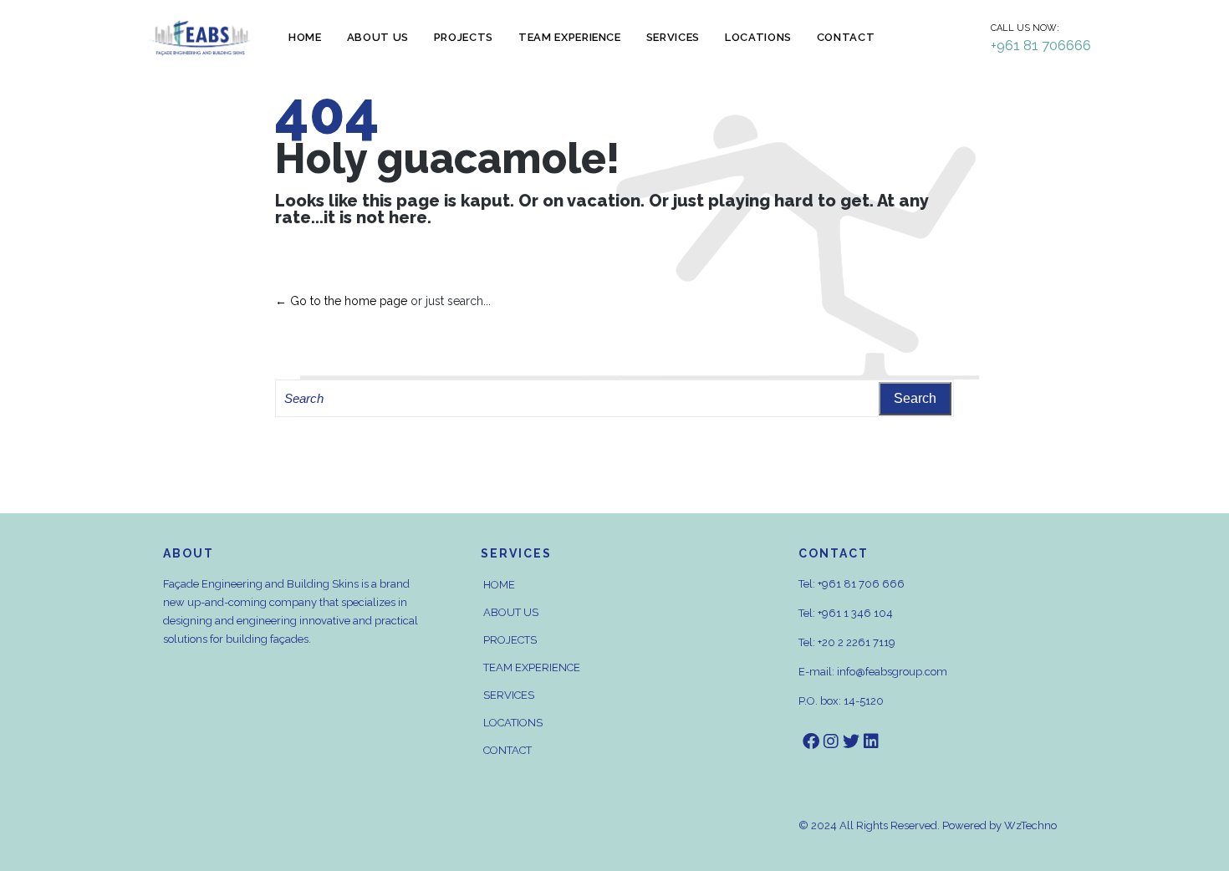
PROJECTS (510, 640)
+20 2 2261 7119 (856, 642)
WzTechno (1030, 825)
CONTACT (507, 750)
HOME (499, 584)
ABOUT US (510, 612)
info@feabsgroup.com (892, 671)
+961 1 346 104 (855, 613)
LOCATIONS (513, 722)
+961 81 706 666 (861, 584)
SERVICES (508, 695)
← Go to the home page (341, 301)
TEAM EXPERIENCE (531, 667)
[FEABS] (200, 38)
